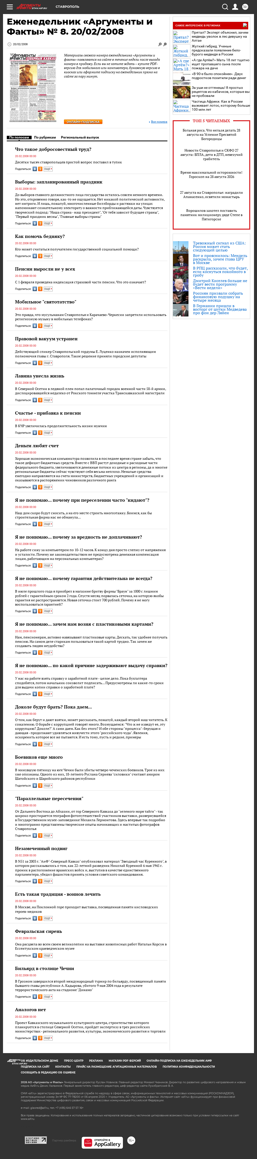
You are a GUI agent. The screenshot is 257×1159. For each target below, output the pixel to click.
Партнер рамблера (64, 1140)
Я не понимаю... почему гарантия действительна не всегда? (83, 578)
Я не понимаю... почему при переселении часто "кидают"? (82, 500)
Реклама (96, 1060)
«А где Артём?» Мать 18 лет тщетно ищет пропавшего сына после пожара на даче (220, 64)
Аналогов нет (30, 1009)
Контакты (63, 1066)
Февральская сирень (38, 931)
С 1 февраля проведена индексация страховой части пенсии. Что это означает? (80, 282)
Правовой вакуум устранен (46, 339)
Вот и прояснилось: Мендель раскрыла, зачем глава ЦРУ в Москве (220, 259)
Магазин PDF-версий (125, 1060)
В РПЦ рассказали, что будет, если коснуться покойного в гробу (220, 271)
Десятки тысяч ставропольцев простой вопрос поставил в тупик (68, 162)
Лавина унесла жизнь (39, 376)
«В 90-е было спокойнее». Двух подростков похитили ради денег (219, 76)
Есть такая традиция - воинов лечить (58, 894)
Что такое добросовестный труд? (53, 149)
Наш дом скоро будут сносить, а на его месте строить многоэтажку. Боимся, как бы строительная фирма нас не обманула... (83, 515)
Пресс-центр (73, 1060)
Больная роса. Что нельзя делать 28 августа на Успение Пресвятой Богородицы (211, 134)
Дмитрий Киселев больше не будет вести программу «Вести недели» (220, 284)
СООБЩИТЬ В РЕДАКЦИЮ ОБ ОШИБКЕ (48, 1072)
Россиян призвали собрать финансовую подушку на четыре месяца (218, 296)
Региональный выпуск (80, 137)
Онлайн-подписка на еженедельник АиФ (179, 1060)
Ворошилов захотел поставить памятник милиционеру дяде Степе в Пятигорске (211, 214)
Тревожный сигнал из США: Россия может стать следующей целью (219, 246)
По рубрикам (45, 137)
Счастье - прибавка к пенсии (48, 413)
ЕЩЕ (47, 169)
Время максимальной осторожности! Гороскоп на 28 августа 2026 (211, 174)
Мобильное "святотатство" (45, 302)
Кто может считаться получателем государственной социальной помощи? (77, 249)
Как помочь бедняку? (40, 236)
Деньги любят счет (37, 445)
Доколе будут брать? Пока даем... (53, 707)
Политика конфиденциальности (189, 1066)
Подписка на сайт (35, 1066)
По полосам (19, 137)
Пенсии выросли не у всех (45, 269)
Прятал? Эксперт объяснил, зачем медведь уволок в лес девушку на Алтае (220, 36)
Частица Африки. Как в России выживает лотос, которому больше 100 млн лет (221, 105)
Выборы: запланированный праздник (58, 182)
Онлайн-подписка (83, 122)
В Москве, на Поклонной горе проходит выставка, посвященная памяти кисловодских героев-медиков (86, 909)
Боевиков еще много (39, 757)
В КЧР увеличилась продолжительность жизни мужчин (61, 426)
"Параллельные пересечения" (49, 798)
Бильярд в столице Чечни (44, 968)
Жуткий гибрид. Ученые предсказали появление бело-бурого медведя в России (216, 50)
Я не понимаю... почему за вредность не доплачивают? (78, 537)
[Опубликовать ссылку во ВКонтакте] (35, 169)
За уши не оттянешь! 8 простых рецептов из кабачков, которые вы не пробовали (221, 92)
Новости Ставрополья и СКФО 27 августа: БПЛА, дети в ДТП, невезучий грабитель (211, 154)
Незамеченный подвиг (41, 848)
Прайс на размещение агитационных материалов (116, 1066)
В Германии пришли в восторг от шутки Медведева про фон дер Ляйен (220, 309)
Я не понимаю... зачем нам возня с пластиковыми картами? (84, 624)
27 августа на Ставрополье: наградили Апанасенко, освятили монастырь (211, 194)
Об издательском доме (39, 1060)
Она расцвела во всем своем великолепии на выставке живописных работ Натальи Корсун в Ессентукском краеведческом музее (91, 946)
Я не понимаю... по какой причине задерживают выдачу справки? (91, 665)
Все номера (159, 121)
